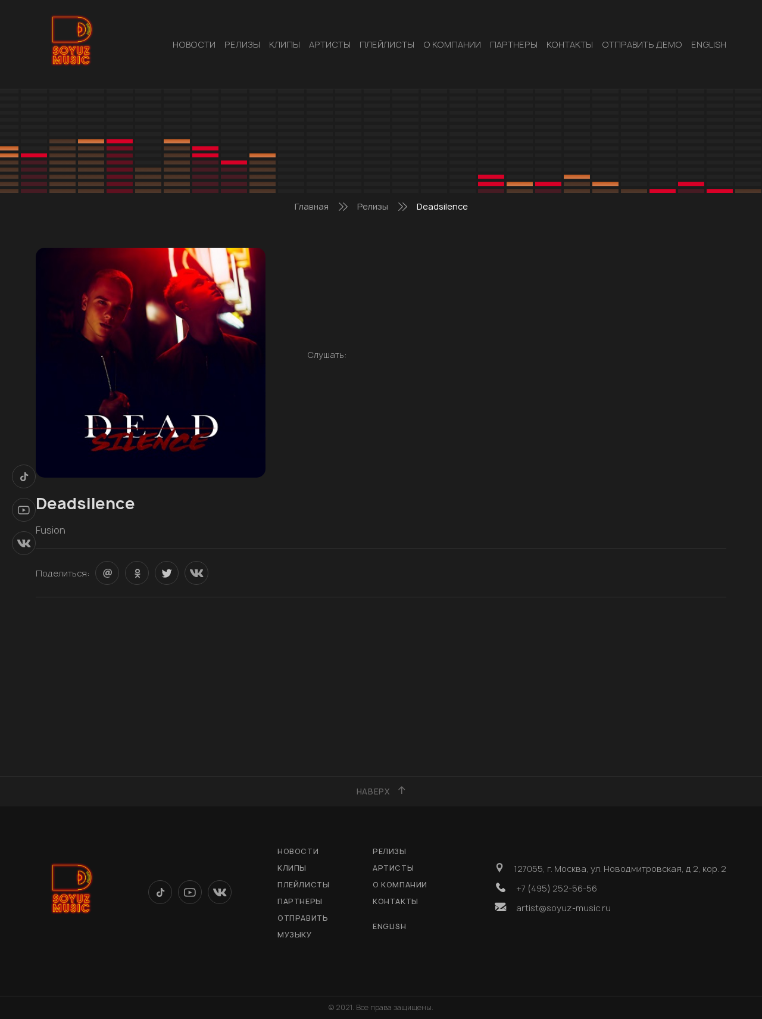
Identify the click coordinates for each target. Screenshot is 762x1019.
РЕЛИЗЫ (242, 44)
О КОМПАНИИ (452, 44)
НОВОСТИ (194, 44)
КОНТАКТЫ (569, 44)
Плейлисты (387, 44)
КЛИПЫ (284, 44)
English (708, 44)
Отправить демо (642, 44)
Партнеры (514, 44)
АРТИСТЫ (330, 44)
